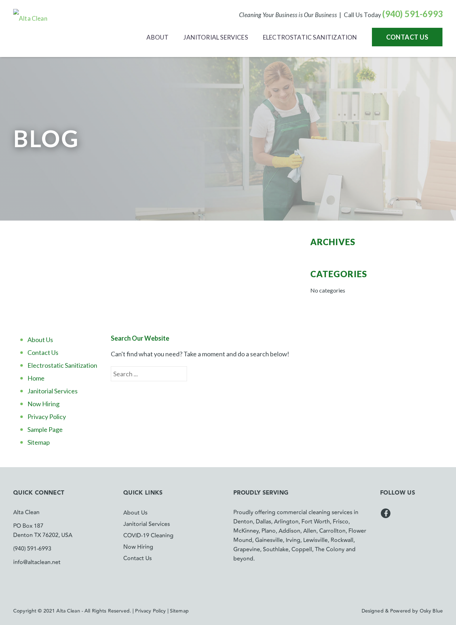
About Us (40, 340)
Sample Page (45, 429)
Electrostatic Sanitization (310, 37)
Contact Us (407, 37)
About (157, 37)
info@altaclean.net (37, 562)
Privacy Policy (46, 416)
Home (36, 378)
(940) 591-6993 (412, 14)
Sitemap (38, 442)
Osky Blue (431, 611)
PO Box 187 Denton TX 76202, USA (42, 530)
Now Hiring (43, 404)
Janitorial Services (215, 37)
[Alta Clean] (30, 17)
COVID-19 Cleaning (148, 535)
